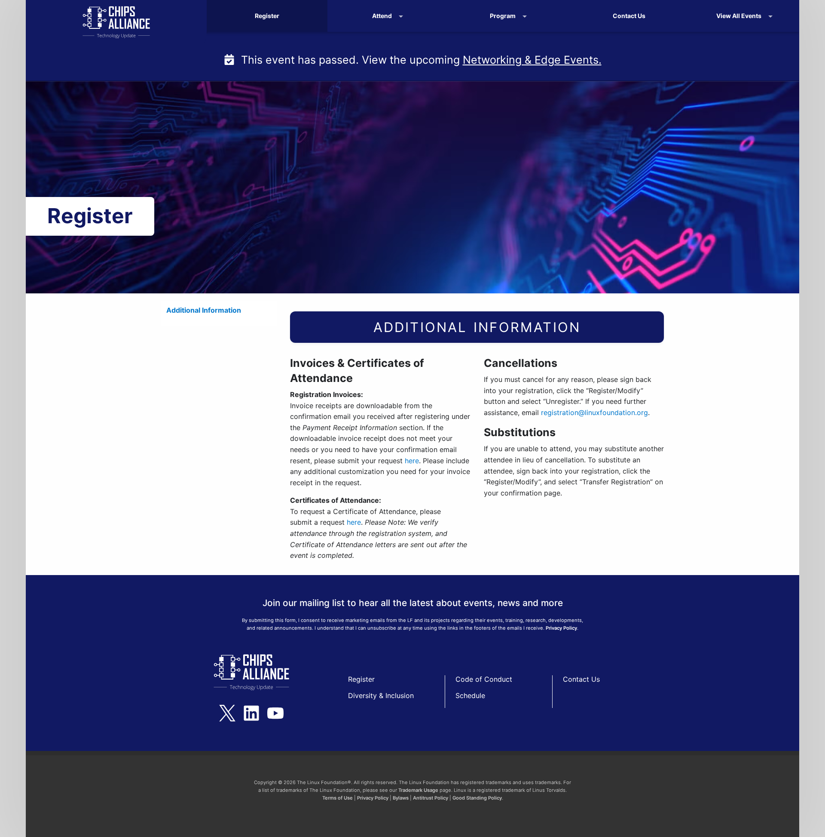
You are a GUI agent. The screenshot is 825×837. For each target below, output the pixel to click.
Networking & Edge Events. (532, 59)
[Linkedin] (251, 713)
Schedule (470, 695)
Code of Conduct (483, 679)
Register (267, 15)
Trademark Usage (418, 790)
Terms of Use (337, 798)
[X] (227, 713)
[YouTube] (275, 713)
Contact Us (629, 15)
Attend (382, 15)
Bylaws (401, 798)
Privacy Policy (561, 628)
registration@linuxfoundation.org (594, 412)
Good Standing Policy (477, 798)
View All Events (738, 15)
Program (503, 15)
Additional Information (203, 310)
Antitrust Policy (430, 798)
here (412, 460)
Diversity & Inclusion (381, 695)
